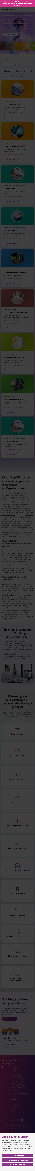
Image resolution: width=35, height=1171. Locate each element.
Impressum (14, 1169)
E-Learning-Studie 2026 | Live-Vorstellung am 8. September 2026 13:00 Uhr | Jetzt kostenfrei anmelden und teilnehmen (17, 3)
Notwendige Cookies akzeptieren (17, 1160)
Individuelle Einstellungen (18, 1164)
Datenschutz (6, 1169)
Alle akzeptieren (17, 1155)
